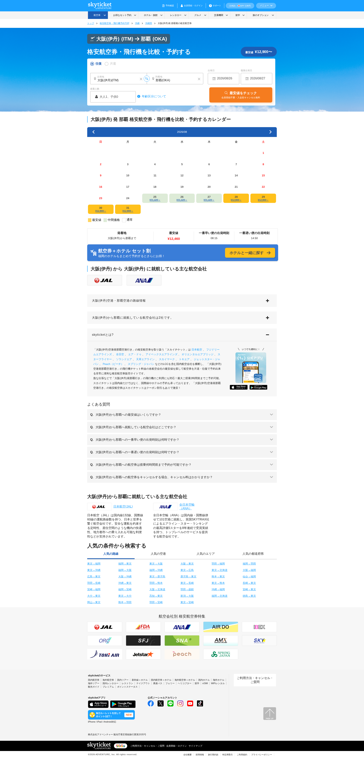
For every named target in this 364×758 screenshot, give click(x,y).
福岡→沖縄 (156, 570)
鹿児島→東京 (188, 576)
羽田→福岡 (218, 563)
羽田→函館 (187, 589)
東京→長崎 (187, 582)
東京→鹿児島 (157, 576)
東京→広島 (187, 570)
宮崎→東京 (249, 589)
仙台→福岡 (249, 576)
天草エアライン (145, 359)
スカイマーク (167, 359)
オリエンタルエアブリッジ (197, 354)
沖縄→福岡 (218, 589)
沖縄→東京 (125, 582)
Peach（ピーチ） (113, 363)
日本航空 (196, 349)
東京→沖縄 (93, 570)
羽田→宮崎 (156, 602)
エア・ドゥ (134, 354)
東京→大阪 (156, 563)
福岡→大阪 (125, 570)
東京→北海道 (220, 570)
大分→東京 (93, 595)
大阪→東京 (187, 563)
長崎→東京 (249, 582)
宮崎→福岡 (93, 589)
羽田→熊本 (156, 582)
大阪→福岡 (249, 570)
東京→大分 (125, 595)
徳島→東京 (249, 595)
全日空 (120, 354)
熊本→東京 (218, 576)
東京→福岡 (93, 563)
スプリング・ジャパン (141, 363)
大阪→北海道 (157, 589)
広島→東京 (93, 576)
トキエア (184, 359)
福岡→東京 (125, 563)
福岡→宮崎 (125, 589)
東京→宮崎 (187, 602)
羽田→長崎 (93, 582)
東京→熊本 (218, 582)
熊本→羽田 (125, 602)
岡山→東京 (93, 602)
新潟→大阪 (187, 595)
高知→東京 (156, 595)
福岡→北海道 (220, 595)
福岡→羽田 (249, 563)
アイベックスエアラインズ (161, 354)
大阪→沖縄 (125, 576)
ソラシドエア (124, 359)
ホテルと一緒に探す (247, 253)
